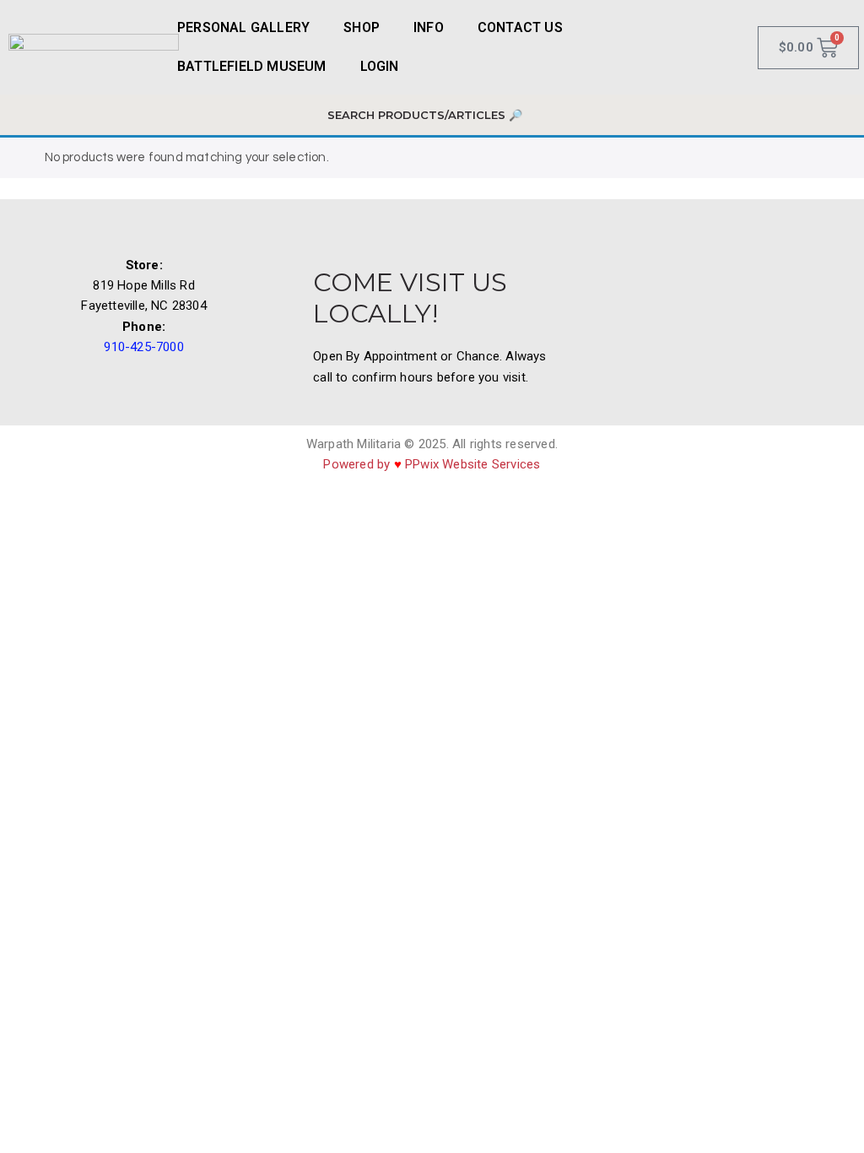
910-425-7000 (143, 347)
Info (428, 27)
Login (379, 66)
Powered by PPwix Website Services (431, 464)
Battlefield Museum (252, 66)
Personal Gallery (243, 27)
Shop (361, 27)
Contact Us (520, 27)
